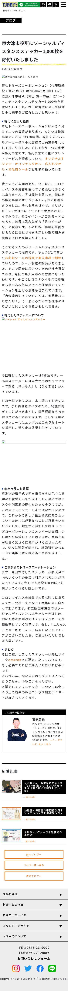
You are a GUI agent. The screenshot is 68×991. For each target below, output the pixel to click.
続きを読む (31, 797)
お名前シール (18, 169)
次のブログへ (34, 876)
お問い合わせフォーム (34, 958)
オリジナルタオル (28, 163)
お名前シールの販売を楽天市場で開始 (33, 257)
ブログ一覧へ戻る (34, 865)
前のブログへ (34, 854)
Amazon (14, 659)
